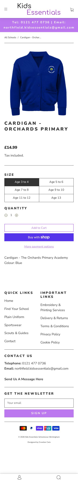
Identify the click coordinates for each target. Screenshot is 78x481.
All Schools (10, 37)
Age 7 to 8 (22, 190)
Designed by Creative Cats (39, 442)
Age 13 (56, 198)
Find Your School (16, 309)
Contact (9, 341)
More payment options (39, 247)
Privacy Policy (50, 334)
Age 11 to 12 (21, 198)
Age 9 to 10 (56, 190)
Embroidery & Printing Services (52, 307)
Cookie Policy (50, 342)
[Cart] (72, 9)
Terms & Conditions (54, 326)
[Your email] (39, 403)
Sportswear (12, 325)
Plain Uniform (14, 317)
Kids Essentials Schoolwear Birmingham (42, 437)
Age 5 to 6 (56, 182)
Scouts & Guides (16, 333)
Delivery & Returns (54, 318)
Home (8, 301)
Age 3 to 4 (22, 182)
